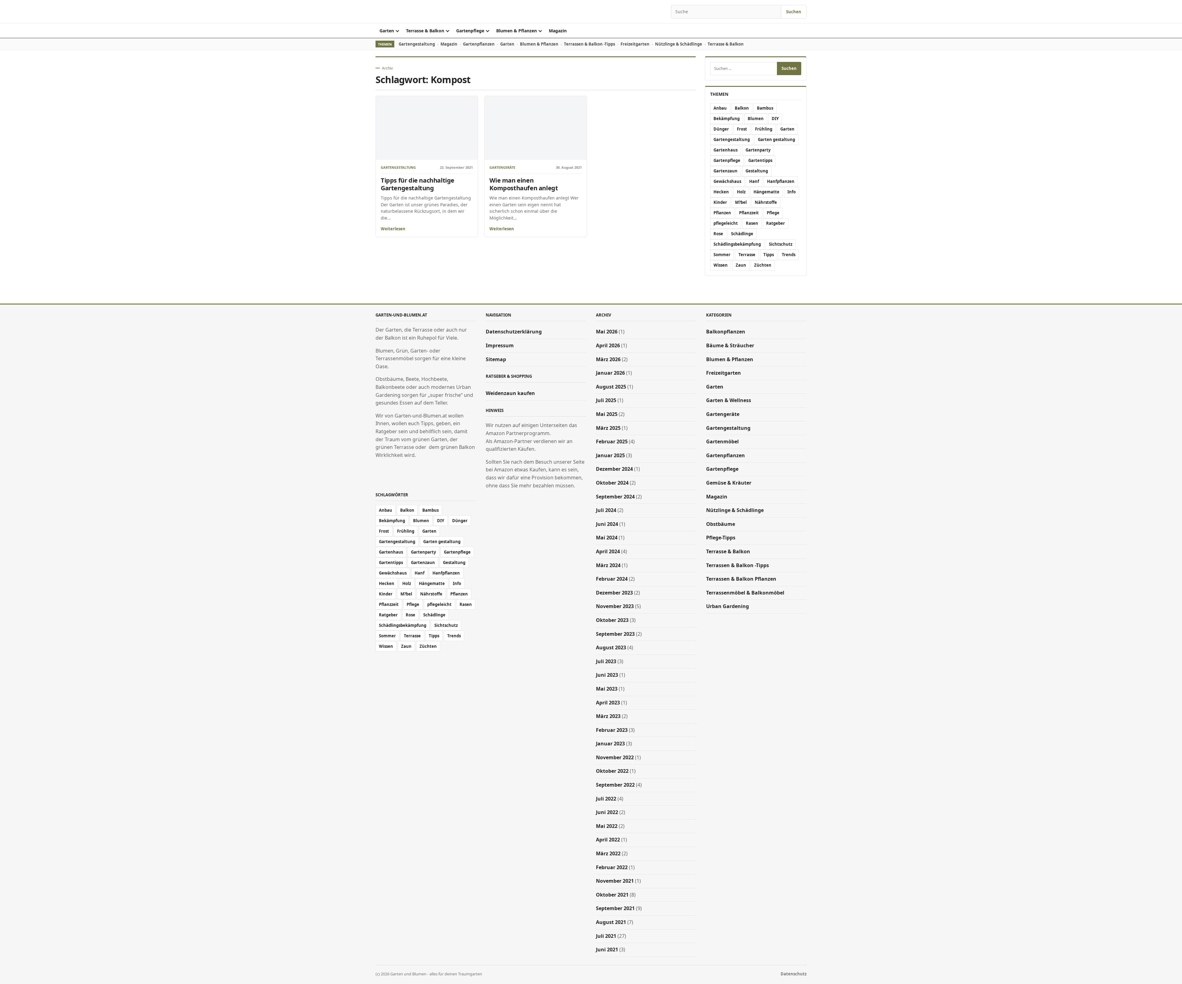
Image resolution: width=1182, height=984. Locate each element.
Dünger (721, 129)
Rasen (752, 223)
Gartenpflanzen (479, 44)
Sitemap (496, 359)
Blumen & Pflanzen (516, 31)
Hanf (754, 181)
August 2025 (611, 386)
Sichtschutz (780, 244)
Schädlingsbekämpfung (737, 244)
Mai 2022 (606, 826)
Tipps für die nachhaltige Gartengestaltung (417, 184)
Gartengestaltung (417, 44)
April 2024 (608, 551)
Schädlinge (742, 233)
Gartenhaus (726, 150)
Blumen (756, 118)
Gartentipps (760, 160)
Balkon (742, 108)
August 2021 (611, 922)
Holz (741, 192)
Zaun (741, 265)
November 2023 (615, 606)
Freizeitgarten (635, 44)
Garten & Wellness (728, 400)
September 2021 (615, 908)
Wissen (721, 265)
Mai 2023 (606, 688)
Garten (387, 31)
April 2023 (608, 702)
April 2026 (608, 345)
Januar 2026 (610, 372)
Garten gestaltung (776, 139)
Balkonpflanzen (725, 331)
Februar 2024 (612, 578)
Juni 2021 (607, 949)
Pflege (773, 213)
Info (791, 192)
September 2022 (615, 784)
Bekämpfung (727, 118)
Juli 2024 (606, 510)
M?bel (741, 202)
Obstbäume (720, 524)
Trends (788, 254)
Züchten (762, 265)
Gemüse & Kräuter (728, 482)
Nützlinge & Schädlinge (678, 44)
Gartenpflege (470, 31)
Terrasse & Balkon (425, 31)
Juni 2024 (607, 524)
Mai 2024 (606, 537)
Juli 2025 (606, 400)
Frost (742, 129)
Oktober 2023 (612, 620)
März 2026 (608, 359)
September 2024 (615, 496)
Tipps (768, 254)
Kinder (720, 202)
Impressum (500, 345)
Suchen (793, 11)
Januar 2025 (610, 455)
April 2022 (608, 839)
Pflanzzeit (749, 213)
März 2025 (608, 428)
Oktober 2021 (612, 894)
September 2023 (615, 634)
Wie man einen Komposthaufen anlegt (523, 184)
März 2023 (608, 716)
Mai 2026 (606, 331)
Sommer (722, 254)
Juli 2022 (606, 798)
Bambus (765, 108)
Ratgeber (775, 223)
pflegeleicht (726, 223)
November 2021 (615, 880)
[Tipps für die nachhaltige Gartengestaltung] (427, 128)
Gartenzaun (726, 171)
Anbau (720, 108)
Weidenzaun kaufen (510, 393)
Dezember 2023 (614, 592)
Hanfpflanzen (780, 181)
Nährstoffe (766, 202)
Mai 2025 (606, 414)
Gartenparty (758, 150)
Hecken (721, 192)
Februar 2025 (612, 441)
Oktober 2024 (612, 482)
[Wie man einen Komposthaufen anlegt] (535, 128)
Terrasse (746, 254)
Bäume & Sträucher (730, 345)
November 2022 (615, 757)
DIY (775, 118)
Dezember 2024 (614, 469)
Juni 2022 (607, 812)
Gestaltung (757, 171)
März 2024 (608, 565)
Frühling (763, 129)
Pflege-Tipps (720, 537)
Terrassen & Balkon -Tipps (589, 44)
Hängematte (766, 192)
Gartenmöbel (722, 441)
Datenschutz (793, 974)
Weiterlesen (393, 229)
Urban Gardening (727, 606)
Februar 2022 (612, 867)
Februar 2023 (612, 730)
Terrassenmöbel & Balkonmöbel (745, 592)
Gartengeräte (502, 168)
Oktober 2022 (612, 771)
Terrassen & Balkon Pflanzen (741, 578)
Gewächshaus (727, 181)
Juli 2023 (606, 661)
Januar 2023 (610, 743)
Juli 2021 (606, 936)
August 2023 (611, 647)
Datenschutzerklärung (514, 331)
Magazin (558, 31)
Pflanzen (722, 213)
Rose (718, 233)
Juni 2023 (607, 674)
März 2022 (608, 853)
